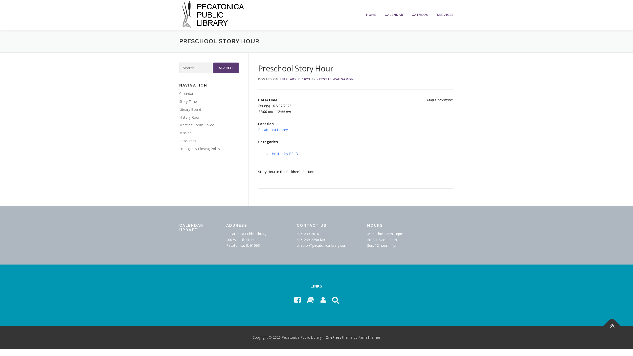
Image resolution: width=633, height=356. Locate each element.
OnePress (333, 337)
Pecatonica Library (273, 129)
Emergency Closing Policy (199, 148)
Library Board (190, 109)
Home (371, 15)
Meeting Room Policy (196, 125)
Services (445, 15)
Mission (185, 133)
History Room (190, 117)
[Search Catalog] (335, 300)
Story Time (188, 101)
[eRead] (310, 300)
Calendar (394, 15)
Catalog (420, 15)
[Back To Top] (612, 325)
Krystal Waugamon (335, 79)
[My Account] (323, 300)
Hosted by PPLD (285, 153)
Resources (187, 140)
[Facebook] (297, 300)
